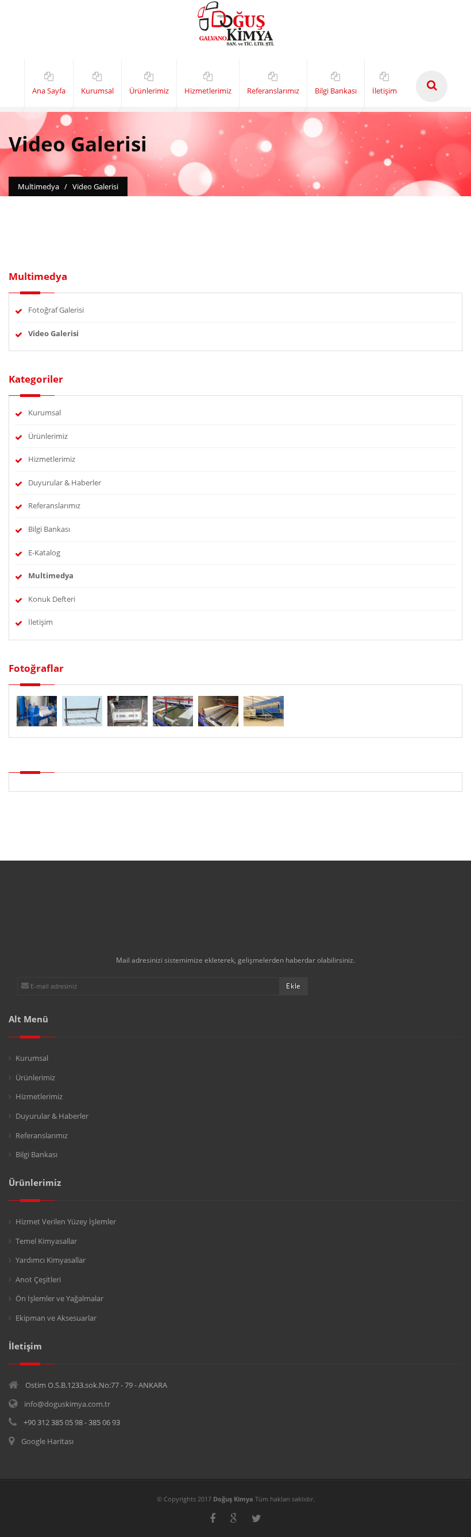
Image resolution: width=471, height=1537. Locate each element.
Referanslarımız (54, 505)
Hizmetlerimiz (51, 459)
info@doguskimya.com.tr (67, 1404)
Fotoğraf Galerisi (56, 310)
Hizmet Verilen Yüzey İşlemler (66, 1221)
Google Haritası (47, 1441)
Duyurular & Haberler (64, 482)
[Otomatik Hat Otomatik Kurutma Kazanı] (219, 710)
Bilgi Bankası (49, 529)
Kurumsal (44, 412)
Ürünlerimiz (48, 436)
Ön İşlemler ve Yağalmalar (59, 1298)
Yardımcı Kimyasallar (51, 1260)
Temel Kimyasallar (46, 1241)
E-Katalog (44, 552)
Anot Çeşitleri (38, 1279)
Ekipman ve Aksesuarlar (56, 1318)
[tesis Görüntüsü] (263, 710)
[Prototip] (173, 710)
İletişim (40, 622)
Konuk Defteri (51, 599)
